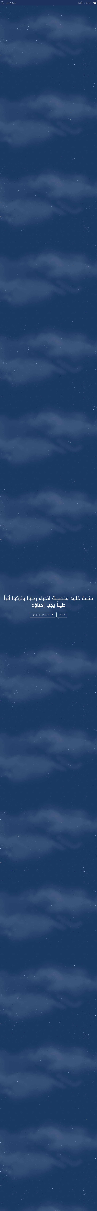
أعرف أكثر (62, 614)
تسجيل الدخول (11, 2)
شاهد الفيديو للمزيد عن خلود (41, 614)
